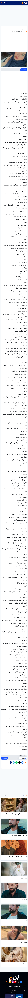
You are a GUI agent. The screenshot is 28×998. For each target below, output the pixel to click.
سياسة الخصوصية (17, 986)
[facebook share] (22, 762)
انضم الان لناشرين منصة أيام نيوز (19, 990)
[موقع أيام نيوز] (22, 3)
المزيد (4, 795)
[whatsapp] (11, 762)
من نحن (24, 986)
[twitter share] (19, 762)
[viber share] (14, 762)
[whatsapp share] (16, 762)
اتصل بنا (10, 986)
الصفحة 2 (24, 69)
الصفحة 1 (23, 758)
